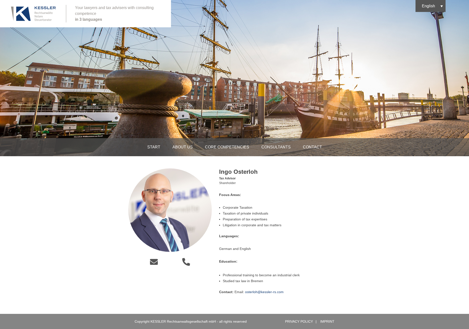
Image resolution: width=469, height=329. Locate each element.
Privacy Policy (299, 321)
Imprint (327, 321)
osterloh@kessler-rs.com (265, 292)
